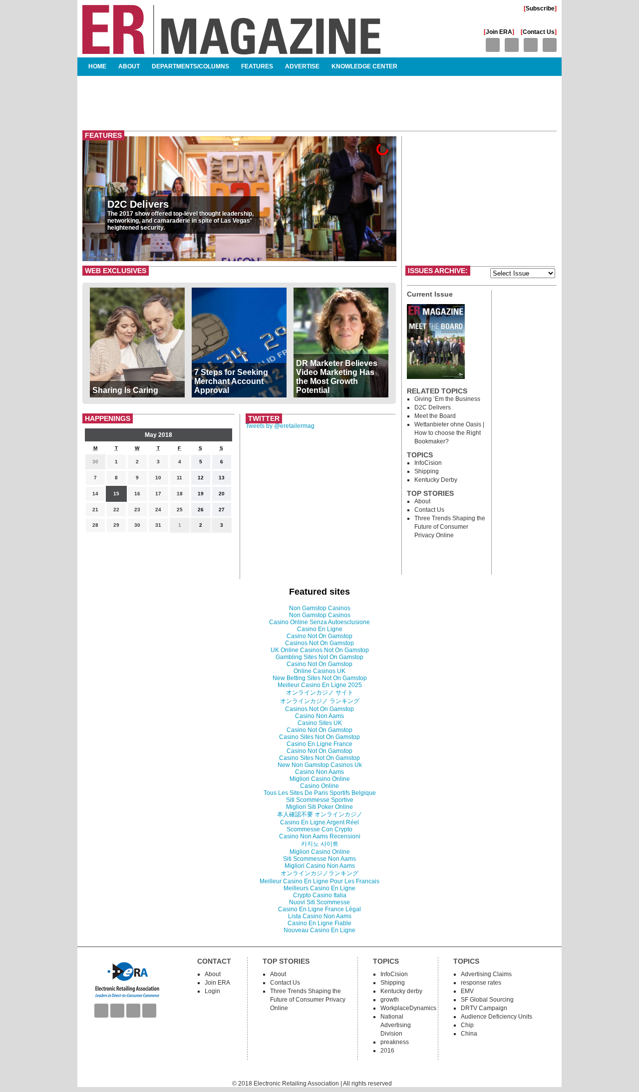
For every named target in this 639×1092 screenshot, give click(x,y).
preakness (394, 1042)
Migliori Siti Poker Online (319, 806)
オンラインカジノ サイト (319, 692)
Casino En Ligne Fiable (319, 923)
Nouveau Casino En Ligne (319, 930)
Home (97, 66)
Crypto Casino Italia (319, 895)
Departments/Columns (190, 66)
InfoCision (428, 462)
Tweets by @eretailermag (280, 425)
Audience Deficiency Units (496, 1016)
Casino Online (319, 785)
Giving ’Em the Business (447, 398)
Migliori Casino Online (320, 778)
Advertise (302, 66)
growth (389, 999)
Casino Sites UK (320, 723)
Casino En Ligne (319, 629)
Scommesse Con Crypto (319, 829)
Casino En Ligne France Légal (319, 909)
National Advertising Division (395, 1025)
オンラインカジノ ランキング (319, 701)
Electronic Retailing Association (296, 1083)
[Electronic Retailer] (231, 50)
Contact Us (539, 31)
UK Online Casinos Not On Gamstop (320, 650)
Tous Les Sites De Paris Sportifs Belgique (320, 792)
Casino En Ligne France (319, 743)
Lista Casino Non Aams (319, 916)
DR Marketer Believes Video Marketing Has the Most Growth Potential (336, 376)
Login (212, 991)
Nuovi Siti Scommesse (319, 902)
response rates (481, 982)
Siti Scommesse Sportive (319, 799)
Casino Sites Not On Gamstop (319, 736)
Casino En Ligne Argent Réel (319, 822)
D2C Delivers (138, 204)
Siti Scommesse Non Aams (319, 858)
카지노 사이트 (319, 843)
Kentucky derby (435, 479)
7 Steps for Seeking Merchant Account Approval (231, 381)
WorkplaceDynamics (408, 1008)
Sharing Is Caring (125, 390)
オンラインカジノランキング (319, 873)
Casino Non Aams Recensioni (319, 836)
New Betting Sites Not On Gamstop (320, 678)
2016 (387, 1050)
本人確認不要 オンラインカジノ (319, 814)
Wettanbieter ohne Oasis (447, 424)
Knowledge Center (364, 66)
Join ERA (499, 31)
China (469, 1033)
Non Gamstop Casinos (319, 608)
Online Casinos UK (319, 671)
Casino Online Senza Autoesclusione (319, 622)
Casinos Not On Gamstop (319, 643)
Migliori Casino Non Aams (320, 865)
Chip (467, 1025)
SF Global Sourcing (487, 999)
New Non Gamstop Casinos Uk (320, 764)
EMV (467, 991)
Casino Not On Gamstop (319, 636)
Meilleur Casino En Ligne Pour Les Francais (319, 881)
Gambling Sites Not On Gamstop (319, 657)
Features (257, 66)
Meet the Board (435, 415)
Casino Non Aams (319, 716)
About (129, 66)
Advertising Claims (486, 974)
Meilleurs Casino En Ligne (319, 888)
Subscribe (540, 8)
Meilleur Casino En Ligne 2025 (320, 685)
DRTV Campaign (484, 1008)
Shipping (426, 471)
